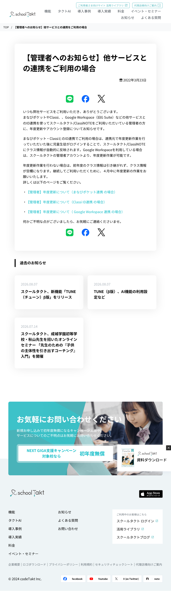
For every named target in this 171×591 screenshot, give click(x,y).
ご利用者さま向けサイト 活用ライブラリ (101, 5)
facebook (77, 578)
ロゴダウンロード (34, 564)
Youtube (103, 578)
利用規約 (86, 564)
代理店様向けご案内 (145, 5)
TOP (6, 27)
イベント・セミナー (146, 11)
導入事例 (84, 11)
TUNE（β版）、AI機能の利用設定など (120, 294)
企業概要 (14, 564)
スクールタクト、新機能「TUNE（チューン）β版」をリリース (48, 294)
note (157, 578)
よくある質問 (151, 17)
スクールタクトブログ (133, 537)
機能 (47, 11)
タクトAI (64, 11)
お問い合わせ (68, 528)
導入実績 (104, 11)
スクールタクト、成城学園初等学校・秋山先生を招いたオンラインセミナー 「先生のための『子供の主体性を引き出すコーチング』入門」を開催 (49, 345)
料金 (121, 11)
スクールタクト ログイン (135, 520)
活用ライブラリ (128, 528)
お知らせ (127, 17)
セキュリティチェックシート (114, 564)
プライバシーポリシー (63, 564)
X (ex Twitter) (131, 578)
